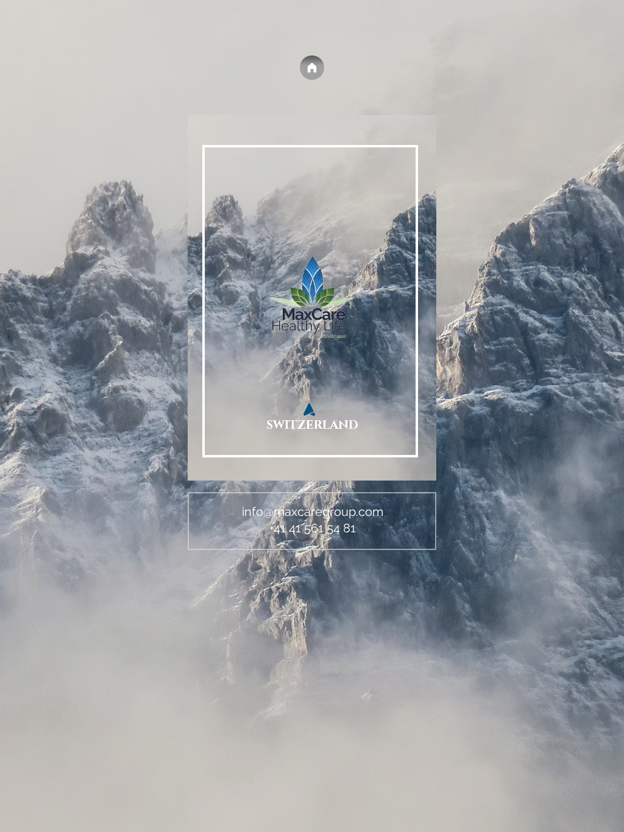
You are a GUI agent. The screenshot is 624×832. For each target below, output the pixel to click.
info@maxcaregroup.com (312, 511)
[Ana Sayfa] (312, 67)
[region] (312, 303)
